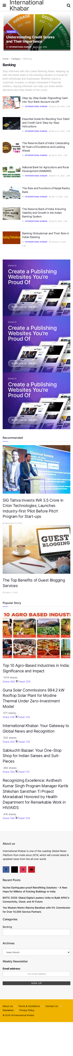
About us (8, 1006)
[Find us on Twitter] (14, 869)
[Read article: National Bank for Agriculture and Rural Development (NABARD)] (11, 171)
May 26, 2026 (41, 47)
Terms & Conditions (29, 1006)
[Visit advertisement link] (36, 287)
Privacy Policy (26, 1010)
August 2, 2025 (11, 592)
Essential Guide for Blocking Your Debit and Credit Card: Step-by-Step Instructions (45, 122)
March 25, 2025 (58, 131)
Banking (11, 32)
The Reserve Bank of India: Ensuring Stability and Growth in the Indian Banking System (44, 212)
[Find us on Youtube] (31, 869)
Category (16, 58)
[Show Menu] (4, 5)
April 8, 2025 (56, 155)
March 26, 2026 (58, 106)
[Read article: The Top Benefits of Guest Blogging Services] (36, 549)
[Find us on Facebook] (6, 869)
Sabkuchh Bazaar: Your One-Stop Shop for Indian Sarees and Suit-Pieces (32, 755)
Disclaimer (8, 1010)
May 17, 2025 (57, 197)
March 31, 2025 (57, 176)
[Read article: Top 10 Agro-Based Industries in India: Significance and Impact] (36, 634)
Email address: (12, 968)
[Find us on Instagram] (23, 869)
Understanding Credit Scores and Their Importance (30, 39)
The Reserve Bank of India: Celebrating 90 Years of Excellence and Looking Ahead (45, 146)
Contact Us (52, 1006)
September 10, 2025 (13, 523)
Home (6, 58)
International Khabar (20, 47)
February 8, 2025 (58, 242)
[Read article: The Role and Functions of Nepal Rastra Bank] (11, 192)
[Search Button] (68, 5)
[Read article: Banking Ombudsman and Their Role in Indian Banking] (11, 237)
